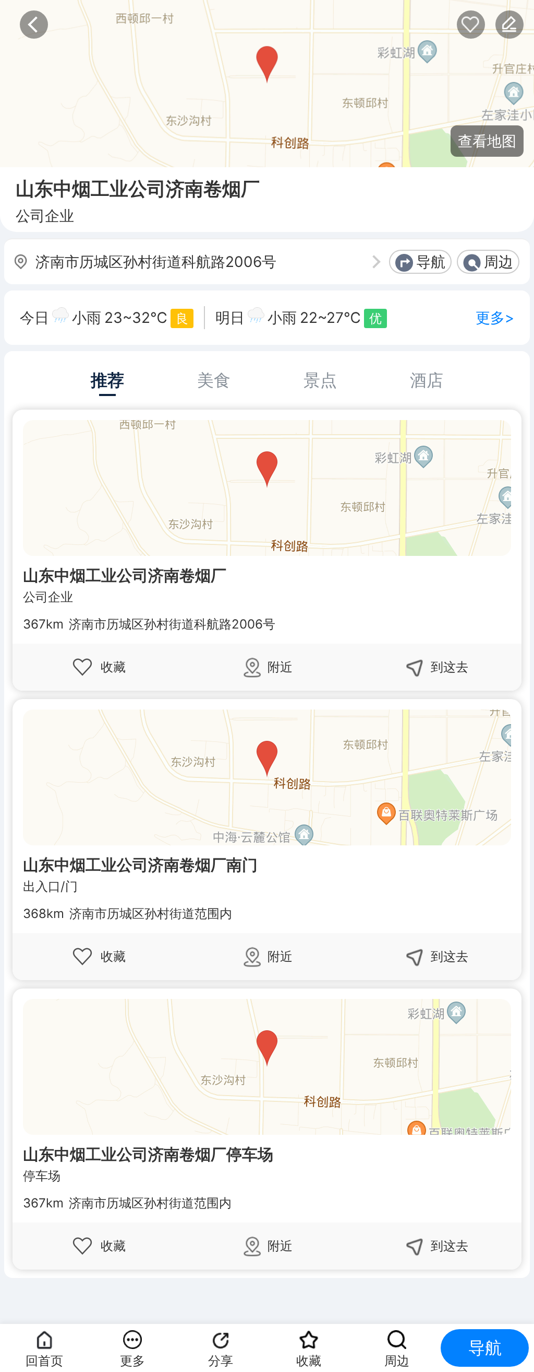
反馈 (509, 24)
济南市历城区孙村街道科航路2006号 (155, 262)
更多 (132, 1360)
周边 (498, 262)
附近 (280, 667)
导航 (430, 262)
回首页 (44, 1360)
